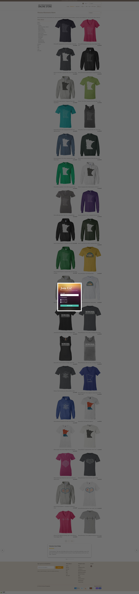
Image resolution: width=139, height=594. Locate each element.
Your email (62, 293)
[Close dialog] (80, 283)
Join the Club (69, 305)
